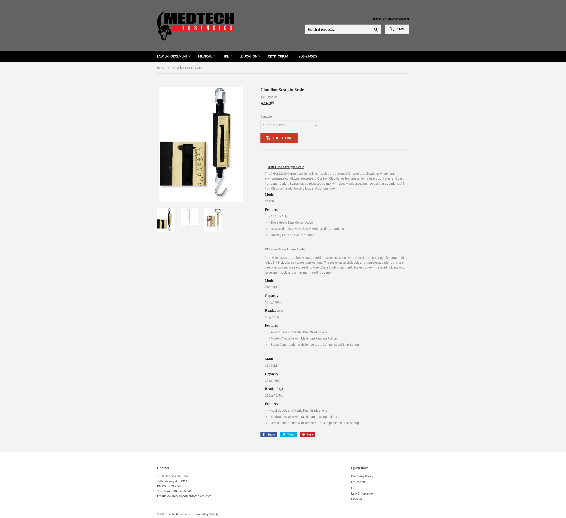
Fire (225, 56)
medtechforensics (178, 514)
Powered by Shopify (206, 514)
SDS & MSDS (308, 56)
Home (160, 67)
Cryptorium (278, 56)
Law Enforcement (172, 56)
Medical (205, 56)
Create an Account (398, 19)
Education (248, 56)
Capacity (266, 116)
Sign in (377, 19)
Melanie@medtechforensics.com (188, 496)
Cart (400, 29)
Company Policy (362, 476)
